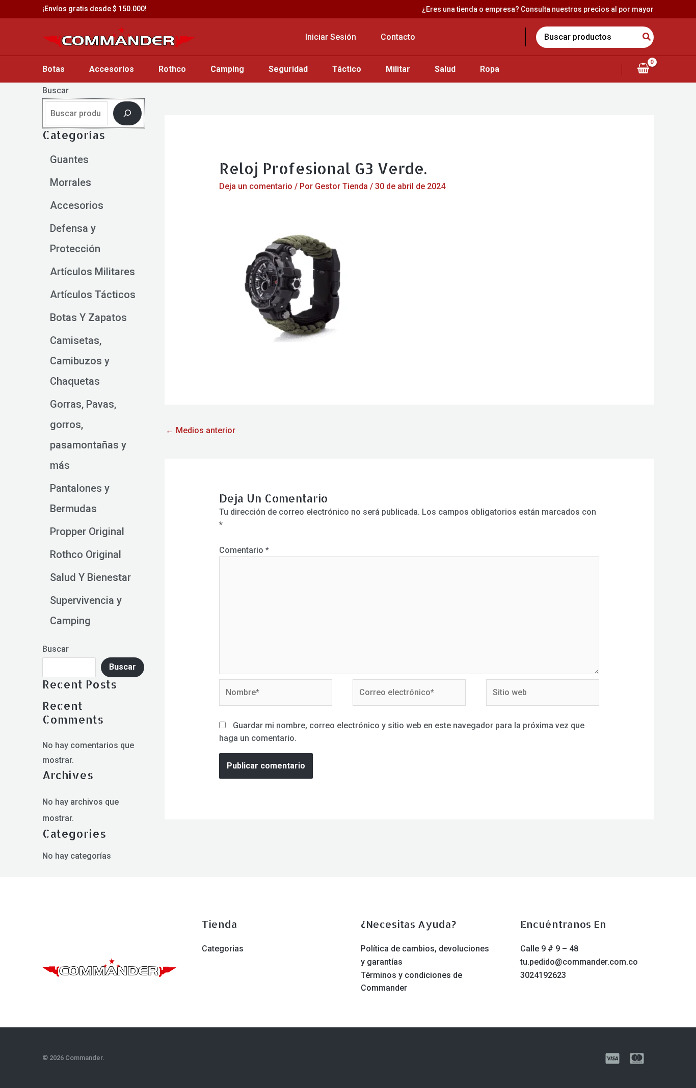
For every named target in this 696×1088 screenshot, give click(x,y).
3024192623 (543, 975)
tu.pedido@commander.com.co (579, 962)
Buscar (55, 90)
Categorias (223, 948)
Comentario (244, 550)
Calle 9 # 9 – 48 (549, 948)
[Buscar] (127, 113)
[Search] (647, 37)
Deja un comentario (255, 186)
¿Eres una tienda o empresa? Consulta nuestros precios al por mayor (538, 9)
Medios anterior (200, 430)
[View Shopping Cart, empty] (643, 69)
